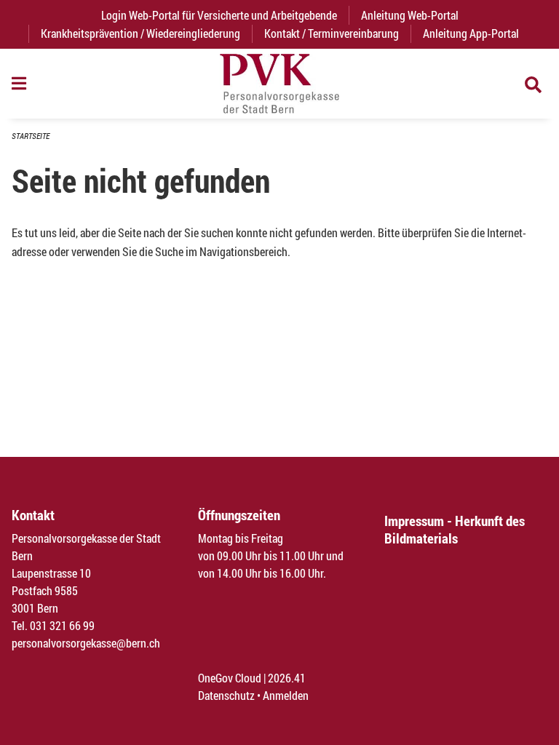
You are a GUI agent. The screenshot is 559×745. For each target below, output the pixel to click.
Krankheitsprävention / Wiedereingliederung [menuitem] (140, 33)
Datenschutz (226, 695)
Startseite (30, 135)
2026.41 (287, 677)
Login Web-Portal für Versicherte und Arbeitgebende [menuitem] (225, 15)
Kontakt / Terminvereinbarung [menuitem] (331, 33)
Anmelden (286, 695)
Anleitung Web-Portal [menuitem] (410, 15)
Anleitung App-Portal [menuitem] (471, 33)
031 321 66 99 (62, 625)
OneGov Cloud (229, 677)
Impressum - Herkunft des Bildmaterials (454, 529)
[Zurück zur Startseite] (279, 84)
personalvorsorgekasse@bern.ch (86, 642)
